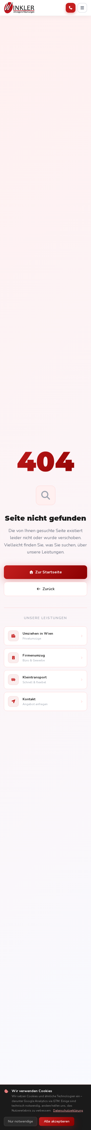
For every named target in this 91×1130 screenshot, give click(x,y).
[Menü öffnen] (82, 8)
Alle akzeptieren (56, 1121)
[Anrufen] (70, 8)
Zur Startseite (48, 572)
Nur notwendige (20, 1121)
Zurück (48, 589)
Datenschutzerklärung (68, 1110)
